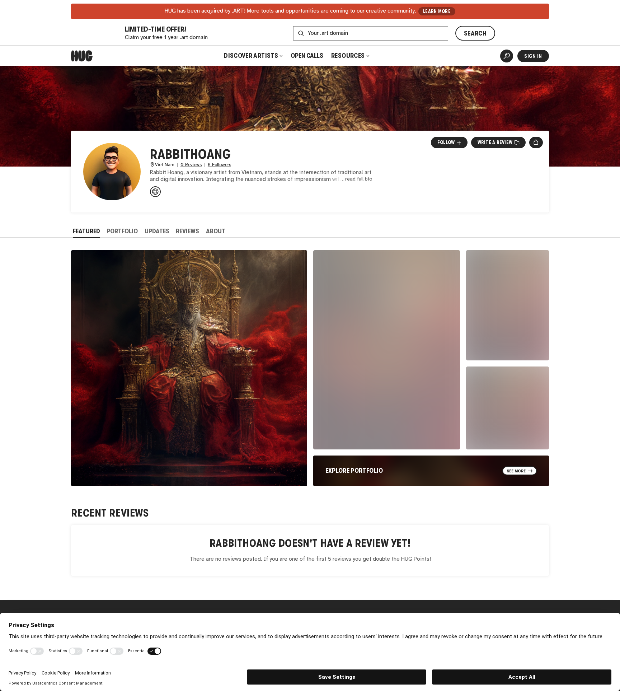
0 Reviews (191, 165)
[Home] (82, 56)
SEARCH (475, 33)
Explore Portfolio (354, 470)
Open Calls (307, 55)
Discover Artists (251, 55)
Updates (157, 231)
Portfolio (122, 231)
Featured (86, 231)
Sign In (533, 56)
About (215, 231)
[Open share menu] (535, 142)
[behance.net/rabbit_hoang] (155, 191)
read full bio (358, 179)
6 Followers (219, 165)
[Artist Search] (506, 56)
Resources (348, 55)
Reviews (187, 231)
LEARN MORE (437, 11)
